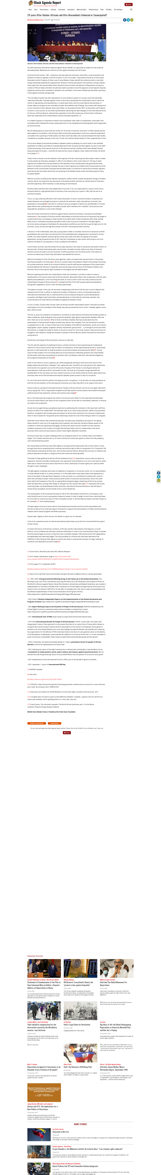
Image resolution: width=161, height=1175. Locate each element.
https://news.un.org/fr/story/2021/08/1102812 (46, 679)
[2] (28, 556)
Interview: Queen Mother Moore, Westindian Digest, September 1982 (114, 1068)
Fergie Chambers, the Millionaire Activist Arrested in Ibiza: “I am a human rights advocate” (88, 1148)
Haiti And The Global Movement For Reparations (113, 983)
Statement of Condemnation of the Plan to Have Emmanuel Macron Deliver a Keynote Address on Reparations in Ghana (44, 985)
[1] (38, 153)
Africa (35, 9)
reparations (55, 723)
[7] (28, 669)
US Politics (109, 9)
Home (30, 9)
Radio (102, 9)
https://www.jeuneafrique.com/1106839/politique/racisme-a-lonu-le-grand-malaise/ (59, 569)
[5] (57, 282)
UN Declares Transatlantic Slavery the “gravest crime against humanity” (78, 983)
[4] (53, 262)
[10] (73, 458)
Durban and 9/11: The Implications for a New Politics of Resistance (42, 1108)
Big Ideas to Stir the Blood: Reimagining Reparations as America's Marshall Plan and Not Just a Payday (115, 1027)
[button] (66, 43)
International (71, 9)
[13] (28, 704)
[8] (28, 674)
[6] (49, 320)
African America (44, 9)
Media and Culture (81, 9)
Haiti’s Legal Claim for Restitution (77, 1024)
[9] (28, 679)
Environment (62, 9)
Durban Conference (36, 723)
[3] (36, 216)
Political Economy (93, 9)
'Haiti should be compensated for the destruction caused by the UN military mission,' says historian (42, 1027)
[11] (86, 484)
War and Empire (118, 9)
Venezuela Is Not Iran (61, 1131)
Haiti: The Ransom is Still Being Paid (78, 1066)
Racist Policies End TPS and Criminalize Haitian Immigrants (75, 1166)
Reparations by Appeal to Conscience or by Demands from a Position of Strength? (44, 1068)
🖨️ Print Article (55, 20)
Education (53, 9)
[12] (37, 501)
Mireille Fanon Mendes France (35, 20)
